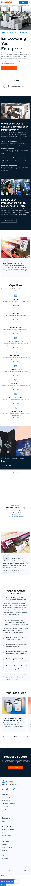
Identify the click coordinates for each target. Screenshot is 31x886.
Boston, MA (5, 844)
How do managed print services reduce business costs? (16, 639)
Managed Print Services (8, 809)
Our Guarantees (6, 824)
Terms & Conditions (7, 827)
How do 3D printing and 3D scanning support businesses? (16, 660)
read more (14, 730)
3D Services (5, 806)
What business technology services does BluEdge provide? (16, 598)
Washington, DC (6, 858)
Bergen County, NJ (7, 847)
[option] (13, 87)
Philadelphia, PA (6, 855)
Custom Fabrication (7, 798)
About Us (4, 821)
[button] (15, 598)
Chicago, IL (5, 850)
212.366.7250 (17, 514)
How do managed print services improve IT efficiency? (16, 646)
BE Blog (4, 832)
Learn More (16, 305)
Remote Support (6, 835)
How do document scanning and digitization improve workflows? (16, 653)
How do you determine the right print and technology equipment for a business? (16, 668)
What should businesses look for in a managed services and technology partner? (16, 677)
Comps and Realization (8, 803)
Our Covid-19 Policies (8, 829)
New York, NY (5, 853)
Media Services (6, 800)
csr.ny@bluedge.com (17, 516)
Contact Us (23, 2)
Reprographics (6, 811)
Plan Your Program (9, 68)
